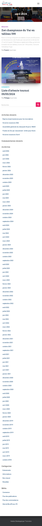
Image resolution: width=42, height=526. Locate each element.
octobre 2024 (7, 217)
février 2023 (7, 284)
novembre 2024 (8, 213)
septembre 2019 (8, 432)
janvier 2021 (7, 374)
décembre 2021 (8, 339)
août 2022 (6, 307)
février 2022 (7, 331)
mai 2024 (6, 233)
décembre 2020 (8, 378)
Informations (7, 474)
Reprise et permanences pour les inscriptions (18, 119)
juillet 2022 (6, 311)
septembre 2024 (8, 221)
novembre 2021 (8, 342)
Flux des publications (10, 496)
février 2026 (7, 166)
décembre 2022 (8, 292)
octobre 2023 (7, 256)
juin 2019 (6, 444)
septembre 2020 (8, 389)
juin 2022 (6, 315)
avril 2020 (6, 405)
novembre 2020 (8, 381)
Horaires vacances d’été (11, 123)
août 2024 (6, 225)
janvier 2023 (7, 288)
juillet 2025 (6, 190)
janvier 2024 (7, 245)
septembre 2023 (8, 260)
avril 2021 (6, 370)
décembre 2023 (8, 249)
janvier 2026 (7, 170)
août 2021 (6, 354)
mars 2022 (6, 327)
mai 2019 (6, 448)
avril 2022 (6, 323)
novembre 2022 (8, 295)
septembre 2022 (8, 303)
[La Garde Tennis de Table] (8, 3)
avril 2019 (6, 452)
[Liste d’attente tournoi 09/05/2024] (21, 70)
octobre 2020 (7, 385)
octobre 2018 (7, 460)
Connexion (6, 492)
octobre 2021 (7, 346)
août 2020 (6, 393)
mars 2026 (6, 163)
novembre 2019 (8, 425)
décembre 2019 (8, 421)
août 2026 (6, 151)
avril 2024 (6, 237)
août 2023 (6, 264)
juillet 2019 (6, 440)
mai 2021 (6, 366)
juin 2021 (6, 362)
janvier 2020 (7, 417)
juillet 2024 (6, 229)
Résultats (5, 27)
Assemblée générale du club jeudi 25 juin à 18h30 (19, 127)
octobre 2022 (7, 299)
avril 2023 (6, 276)
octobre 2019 (7, 428)
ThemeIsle (28, 521)
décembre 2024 (8, 209)
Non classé (6, 478)
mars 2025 (6, 202)
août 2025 (6, 186)
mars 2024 (6, 241)
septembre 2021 (8, 350)
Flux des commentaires (10, 500)
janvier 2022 (7, 335)
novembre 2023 (8, 252)
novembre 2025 (8, 178)
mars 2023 (6, 280)
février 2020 (7, 413)
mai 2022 (6, 319)
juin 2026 (6, 155)
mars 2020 (6, 409)
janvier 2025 (7, 206)
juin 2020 (6, 401)
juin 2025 (6, 194)
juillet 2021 (6, 358)
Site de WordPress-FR (10, 504)
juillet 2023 (6, 268)
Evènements (5, 87)
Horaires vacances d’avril (11, 134)
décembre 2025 (8, 174)
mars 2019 (6, 456)
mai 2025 (6, 198)
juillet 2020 (6, 397)
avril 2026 (6, 159)
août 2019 (6, 436)
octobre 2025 (7, 182)
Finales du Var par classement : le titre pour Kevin (19, 131)
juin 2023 (6, 272)
